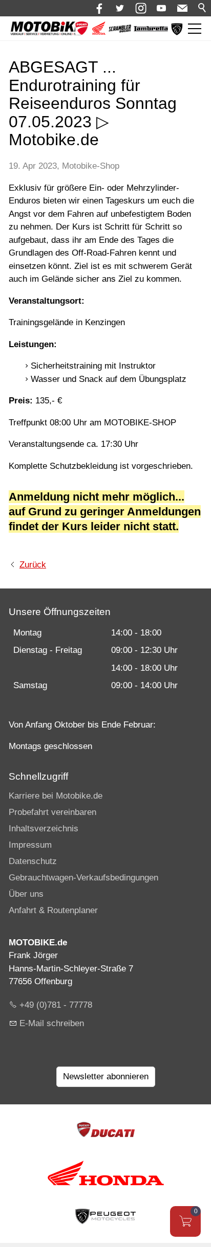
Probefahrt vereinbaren (52, 812)
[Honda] (99, 32)
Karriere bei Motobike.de (55, 796)
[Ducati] (81, 32)
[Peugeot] (177, 33)
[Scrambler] (120, 30)
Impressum (30, 845)
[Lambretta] (151, 29)
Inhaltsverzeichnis (43, 828)
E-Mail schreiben (51, 1023)
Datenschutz (33, 861)
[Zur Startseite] (47, 28)
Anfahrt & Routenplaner (53, 910)
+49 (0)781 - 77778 (55, 1005)
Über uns (26, 894)
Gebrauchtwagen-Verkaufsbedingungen (83, 877)
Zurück (32, 565)
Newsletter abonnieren (106, 1076)
